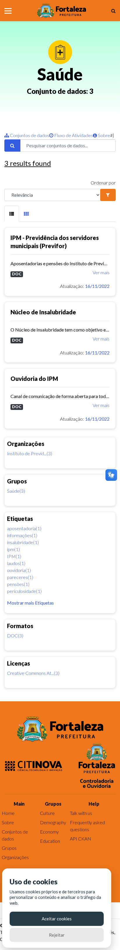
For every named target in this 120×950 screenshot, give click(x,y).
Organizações (15, 857)
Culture (47, 813)
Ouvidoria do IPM (34, 378)
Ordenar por (103, 182)
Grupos (9, 848)
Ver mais (101, 272)
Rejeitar (57, 935)
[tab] (11, 214)
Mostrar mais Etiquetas (30, 602)
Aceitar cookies (57, 918)
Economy (49, 831)
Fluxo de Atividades (73, 135)
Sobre (103, 135)
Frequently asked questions (87, 826)
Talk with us (81, 813)
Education (50, 841)
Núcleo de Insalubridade (43, 312)
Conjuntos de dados (29, 135)
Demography (53, 822)
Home (8, 813)
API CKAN (80, 838)
